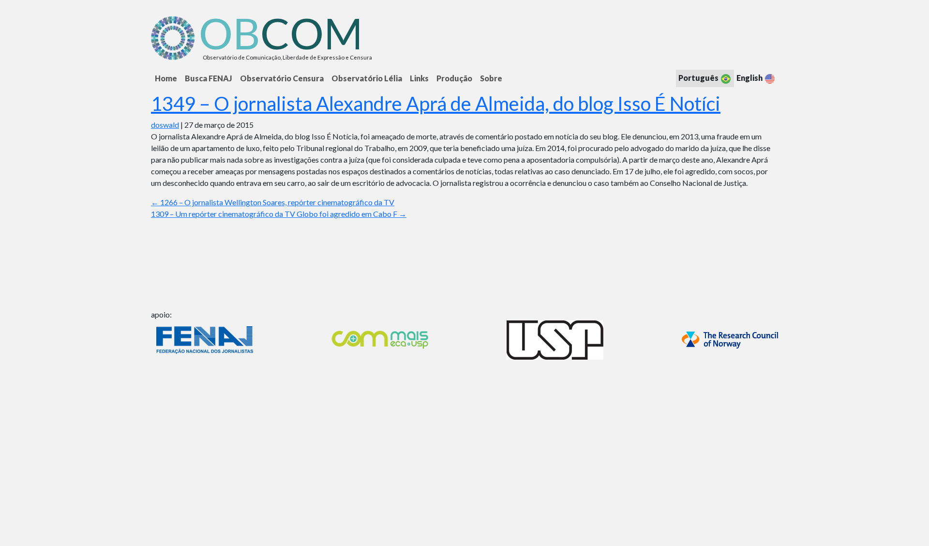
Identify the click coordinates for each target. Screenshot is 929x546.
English (750, 77)
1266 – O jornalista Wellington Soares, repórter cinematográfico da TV (272, 202)
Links (419, 78)
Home (166, 78)
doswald (165, 124)
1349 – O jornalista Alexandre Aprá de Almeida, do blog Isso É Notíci (435, 103)
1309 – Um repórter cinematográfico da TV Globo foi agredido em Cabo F (278, 213)
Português (699, 77)
